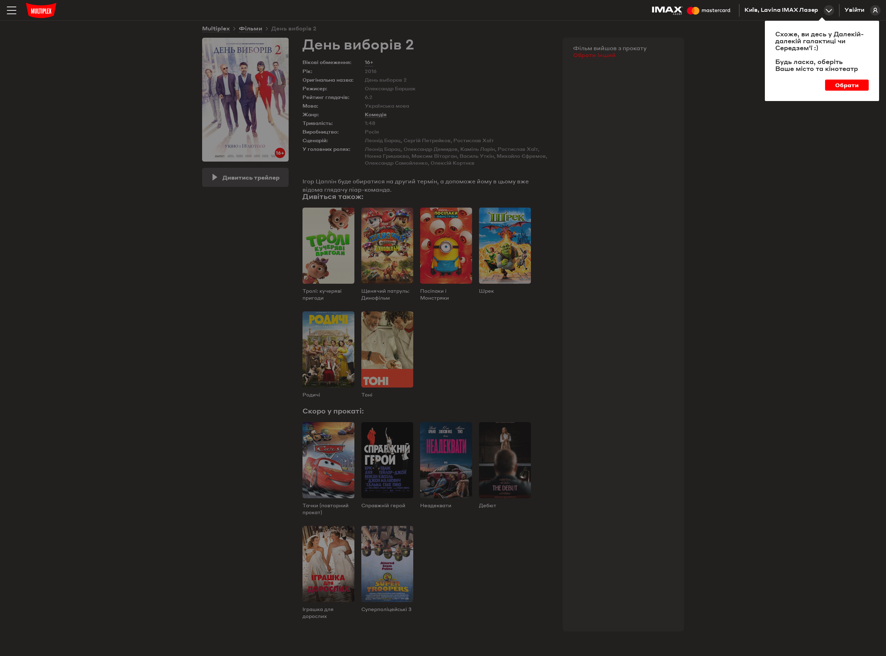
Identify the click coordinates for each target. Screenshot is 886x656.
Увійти (854, 10)
